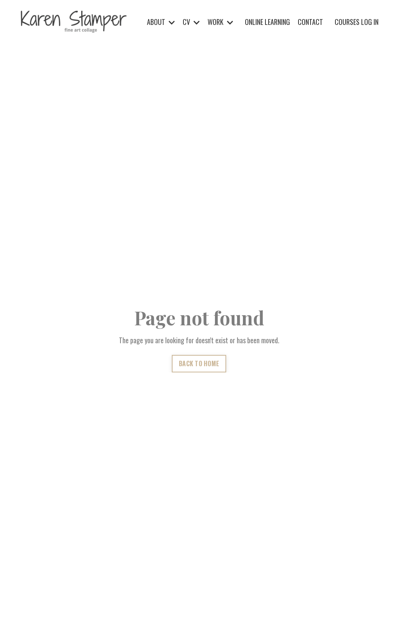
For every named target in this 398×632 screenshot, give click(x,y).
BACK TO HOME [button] (199, 363)
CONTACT (310, 22)
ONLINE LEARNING (267, 22)
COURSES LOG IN (357, 22)
